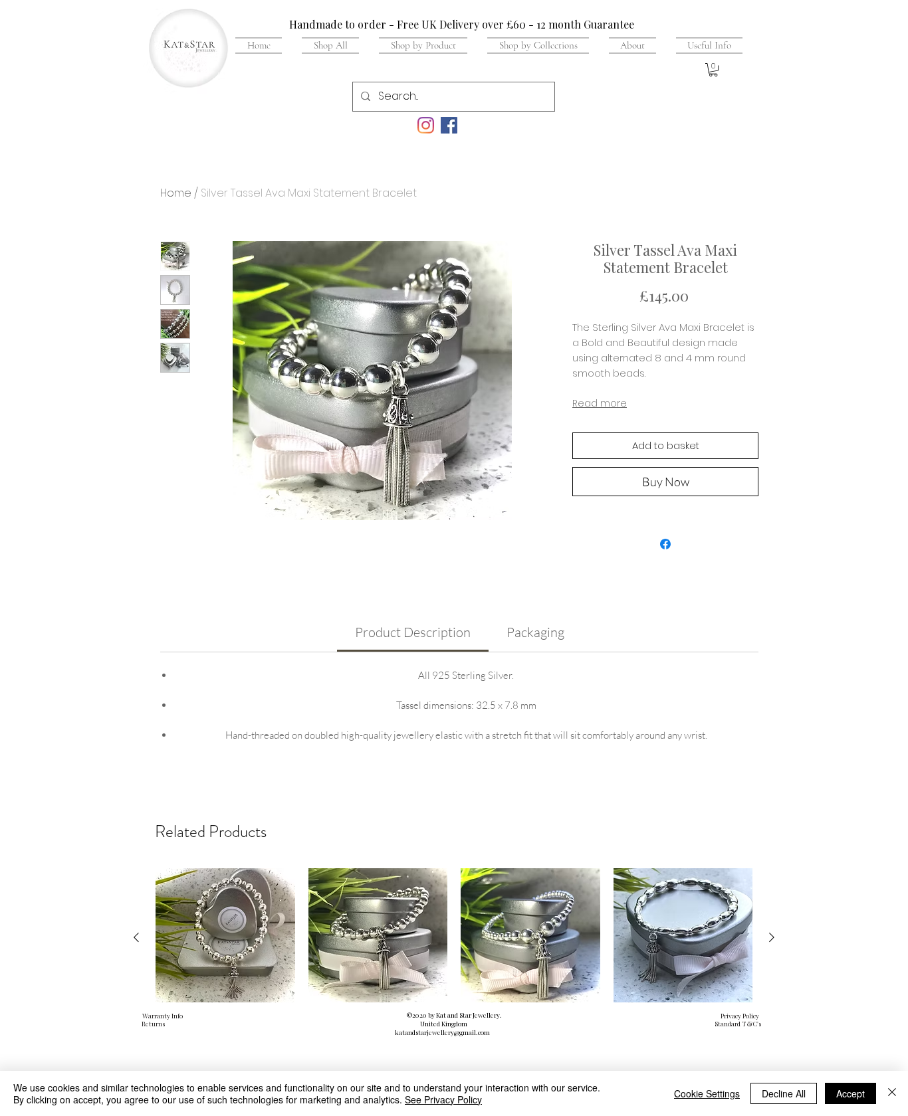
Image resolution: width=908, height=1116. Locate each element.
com (484, 1032)
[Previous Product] (136, 937)
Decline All (784, 1093)
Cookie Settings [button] (707, 1093)
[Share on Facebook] (665, 544)
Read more (599, 403)
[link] (413, 632)
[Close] (892, 1093)
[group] (454, 975)
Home (175, 193)
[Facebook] (449, 125)
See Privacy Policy (443, 1099)
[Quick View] (225, 938)
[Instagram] (425, 125)
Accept (850, 1093)
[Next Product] (772, 937)
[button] (704, 45)
